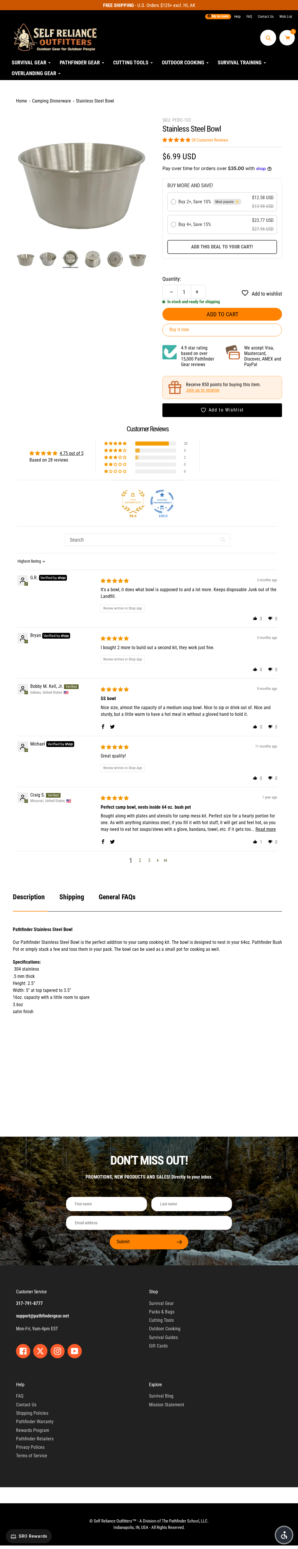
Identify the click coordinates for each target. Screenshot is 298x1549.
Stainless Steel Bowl (95, 101)
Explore (155, 1384)
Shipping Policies (32, 1413)
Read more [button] (266, 829)
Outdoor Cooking (164, 1328)
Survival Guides (163, 1337)
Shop (153, 1291)
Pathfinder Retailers (35, 1439)
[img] (115, 581)
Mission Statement (166, 1404)
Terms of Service (31, 1455)
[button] (176, 140)
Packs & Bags (161, 1312)
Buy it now (179, 329)
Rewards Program (32, 1430)
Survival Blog (161, 1396)
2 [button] (140, 860)
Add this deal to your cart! (222, 247)
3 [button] (149, 860)
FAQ (249, 17)
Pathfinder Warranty (35, 1421)
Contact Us (266, 17)
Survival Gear (161, 1303)
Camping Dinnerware (51, 101)
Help (237, 17)
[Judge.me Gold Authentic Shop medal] (133, 501)
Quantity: (171, 279)
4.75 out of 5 (72, 453)
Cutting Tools (161, 1320)
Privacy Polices (30, 1447)
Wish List (285, 17)
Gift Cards (158, 1346)
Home (21, 101)
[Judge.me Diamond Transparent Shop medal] (162, 501)
